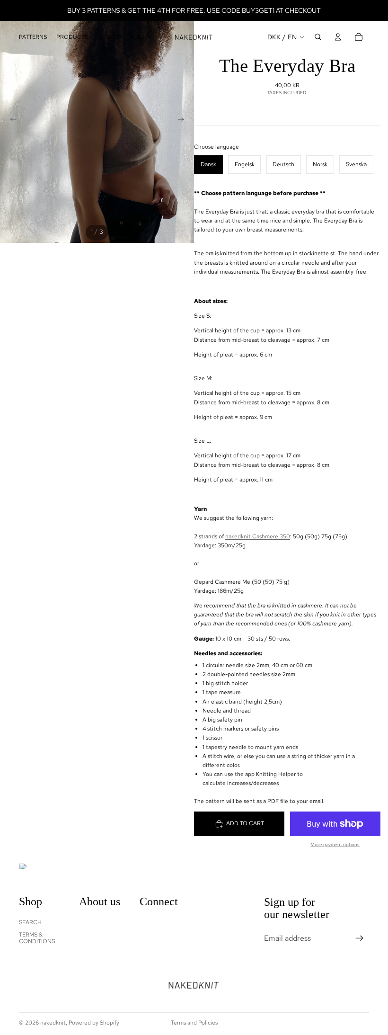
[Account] (337, 37)
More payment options (335, 844)
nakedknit (53, 1022)
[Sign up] (359, 937)
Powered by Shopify (94, 1022)
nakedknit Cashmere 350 (257, 536)
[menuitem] (136, 37)
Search (30, 922)
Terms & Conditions (37, 938)
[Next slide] (183, 121)
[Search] (318, 37)
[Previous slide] (10, 121)
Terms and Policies (194, 1022)
